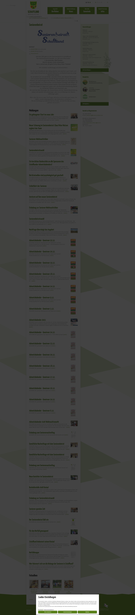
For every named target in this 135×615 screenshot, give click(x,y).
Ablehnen (87, 612)
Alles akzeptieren (47, 612)
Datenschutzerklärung (49, 609)
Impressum (40, 609)
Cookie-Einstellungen (67, 612)
